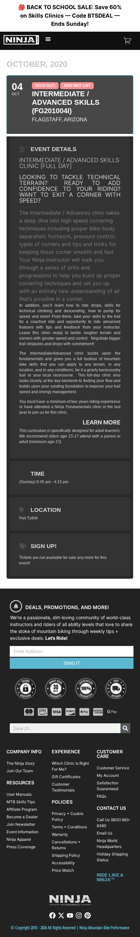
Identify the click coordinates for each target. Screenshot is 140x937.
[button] (48, 39)
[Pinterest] (87, 915)
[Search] (125, 728)
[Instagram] (79, 915)
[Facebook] (52, 915)
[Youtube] (70, 915)
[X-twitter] (61, 915)
